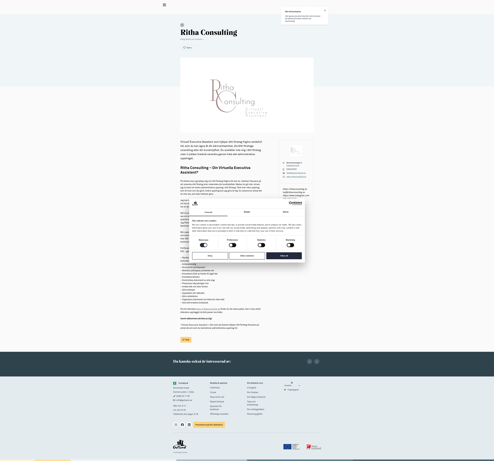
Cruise (213, 392)
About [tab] (285, 212)
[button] (309, 361)
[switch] (232, 245)
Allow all (284, 256)
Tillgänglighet (293, 390)
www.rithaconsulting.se (296, 177)
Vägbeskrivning (292, 165)
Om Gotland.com (255, 383)
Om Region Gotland (256, 397)
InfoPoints (215, 388)
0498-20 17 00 (183, 396)
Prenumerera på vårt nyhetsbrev (209, 425)
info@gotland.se (184, 400)
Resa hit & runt (217, 397)
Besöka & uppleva (218, 383)
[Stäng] (325, 10)
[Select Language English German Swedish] (292, 384)
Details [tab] (247, 212)
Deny (210, 256)
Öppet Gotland (217, 402)
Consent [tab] (208, 212)
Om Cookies (252, 392)
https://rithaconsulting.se (208, 309)
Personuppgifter (254, 414)
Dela (187, 340)
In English (251, 388)
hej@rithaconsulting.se (296, 173)
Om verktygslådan (255, 409)
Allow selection (247, 256)
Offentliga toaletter (219, 414)
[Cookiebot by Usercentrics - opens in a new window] (291, 203)
